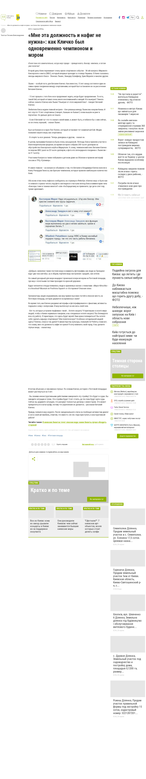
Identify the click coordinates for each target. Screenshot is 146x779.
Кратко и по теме (50, 490)
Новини (42, 14)
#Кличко (37, 436)
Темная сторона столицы (127, 363)
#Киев (30, 436)
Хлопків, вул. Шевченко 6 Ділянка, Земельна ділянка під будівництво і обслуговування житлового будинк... (127, 621)
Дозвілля (85, 14)
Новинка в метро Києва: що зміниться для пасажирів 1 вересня (130, 111)
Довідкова (81, 18)
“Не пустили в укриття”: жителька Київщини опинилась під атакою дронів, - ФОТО (130, 98)
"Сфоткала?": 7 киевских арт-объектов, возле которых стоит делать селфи (93, 526)
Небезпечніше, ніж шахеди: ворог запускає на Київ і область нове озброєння (124, 314)
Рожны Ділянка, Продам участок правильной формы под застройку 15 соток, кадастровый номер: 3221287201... (127, 707)
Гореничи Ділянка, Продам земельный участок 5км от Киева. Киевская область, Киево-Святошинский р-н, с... (127, 577)
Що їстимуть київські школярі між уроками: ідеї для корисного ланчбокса (131, 198)
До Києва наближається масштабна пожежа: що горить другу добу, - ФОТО (127, 292)
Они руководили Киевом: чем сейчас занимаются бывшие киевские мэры (68, 524)
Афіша (70, 14)
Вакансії (58, 21)
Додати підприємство (128, 436)
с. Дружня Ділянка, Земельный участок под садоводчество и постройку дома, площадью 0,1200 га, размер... (127, 663)
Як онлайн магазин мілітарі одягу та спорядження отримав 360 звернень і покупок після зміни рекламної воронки (131, 126)
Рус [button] (132, 17)
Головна (3, 25)
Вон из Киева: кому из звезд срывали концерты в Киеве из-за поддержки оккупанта (40, 526)
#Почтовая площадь (55, 436)
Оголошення (108, 18)
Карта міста (72, 18)
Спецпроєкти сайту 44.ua (44, 21)
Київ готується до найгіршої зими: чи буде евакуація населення (124, 337)
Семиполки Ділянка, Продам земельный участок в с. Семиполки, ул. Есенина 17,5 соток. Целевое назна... (127, 535)
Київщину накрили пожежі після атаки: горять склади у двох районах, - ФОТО (131, 172)
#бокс (44, 436)
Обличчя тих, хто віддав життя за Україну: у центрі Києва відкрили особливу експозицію (131, 158)
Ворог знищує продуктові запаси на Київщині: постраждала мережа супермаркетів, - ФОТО (131, 143)
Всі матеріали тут (97, 499)
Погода (52, 18)
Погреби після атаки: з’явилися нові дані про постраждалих (130, 186)
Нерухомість (61, 18)
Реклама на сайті (41, 18)
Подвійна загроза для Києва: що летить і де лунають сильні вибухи (127, 274)
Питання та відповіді (94, 18)
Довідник (57, 14)
